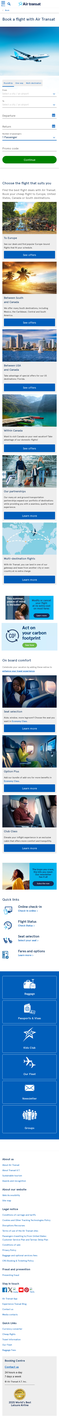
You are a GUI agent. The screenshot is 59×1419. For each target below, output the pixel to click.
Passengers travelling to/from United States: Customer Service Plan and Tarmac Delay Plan (25, 1238)
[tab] (8, 83)
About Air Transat (10, 1164)
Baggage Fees (9, 1350)
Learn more (29, 516)
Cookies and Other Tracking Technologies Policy (26, 1220)
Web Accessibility (11, 1195)
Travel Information (11, 1339)
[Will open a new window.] (4, 1290)
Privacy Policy (9, 1250)
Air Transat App (9, 1298)
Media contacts (10, 1314)
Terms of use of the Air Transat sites (20, 1230)
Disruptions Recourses (13, 1225)
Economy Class (19, 721)
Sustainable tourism (12, 1175)
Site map (6, 1200)
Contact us (7, 1309)
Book (7, 10)
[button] (29, 159)
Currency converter (12, 1328)
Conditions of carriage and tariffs (19, 1214)
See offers (29, 255)
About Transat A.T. (11, 1170)
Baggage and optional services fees (19, 1255)
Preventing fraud (10, 1275)
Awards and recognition (14, 1180)
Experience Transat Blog (14, 1303)
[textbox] (29, 93)
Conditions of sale (11, 1244)
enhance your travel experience (18, 670)
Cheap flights (8, 1334)
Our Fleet (7, 1344)
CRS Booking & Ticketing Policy (18, 1260)
